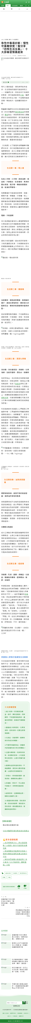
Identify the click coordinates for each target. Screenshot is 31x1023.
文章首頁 (15, 1016)
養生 (8, 6)
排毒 (26, 594)
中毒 (22, 95)
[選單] (29, 2)
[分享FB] (4, 9)
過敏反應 (4, 397)
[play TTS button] (8, 82)
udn (2, 39)
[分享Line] (12, 9)
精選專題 (20, 1013)
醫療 (21, 6)
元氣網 (6, 39)
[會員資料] (26, 2)
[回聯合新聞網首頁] (2, 2)
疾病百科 (26, 1013)
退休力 (9, 1016)
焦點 (2, 6)
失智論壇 (15, 6)
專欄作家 (21, 1016)
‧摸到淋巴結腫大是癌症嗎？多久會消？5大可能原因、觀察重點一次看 (15, 862)
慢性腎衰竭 (19, 112)
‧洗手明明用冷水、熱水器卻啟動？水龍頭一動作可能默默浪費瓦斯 (15, 845)
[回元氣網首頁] (6, 2)
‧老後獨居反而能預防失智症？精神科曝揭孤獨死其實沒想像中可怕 (15, 854)
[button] (28, 5)
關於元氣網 (5, 1013)
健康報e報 (16, 1006)
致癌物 (17, 383)
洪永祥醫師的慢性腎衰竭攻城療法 (16, 831)
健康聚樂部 (13, 1013)
